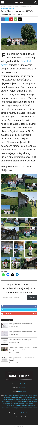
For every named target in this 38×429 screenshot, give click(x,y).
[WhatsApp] (15, 19)
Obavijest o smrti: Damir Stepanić (20, 340)
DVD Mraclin (15, 6)
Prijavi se (32, 297)
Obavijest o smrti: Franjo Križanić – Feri (22, 332)
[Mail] (17, 416)
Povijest (11, 8)
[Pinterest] (11, 19)
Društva (9, 6)
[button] (13, 183)
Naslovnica (3, 6)
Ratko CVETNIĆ (9, 14)
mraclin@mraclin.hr (24, 413)
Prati (34, 313)
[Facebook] (3, 19)
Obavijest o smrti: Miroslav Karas (20, 324)
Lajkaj (34, 306)
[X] (7, 19)
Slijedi (34, 310)
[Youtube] (25, 416)
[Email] (20, 19)
